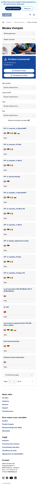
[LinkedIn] (15, 478)
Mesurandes (6, 83)
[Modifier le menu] (34, 15)
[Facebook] (7, 478)
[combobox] (19, 87)
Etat (3, 111)
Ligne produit (6, 92)
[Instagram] (3, 478)
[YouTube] (11, 478)
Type (3, 102)
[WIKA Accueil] (6, 14)
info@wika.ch (8, 65)
